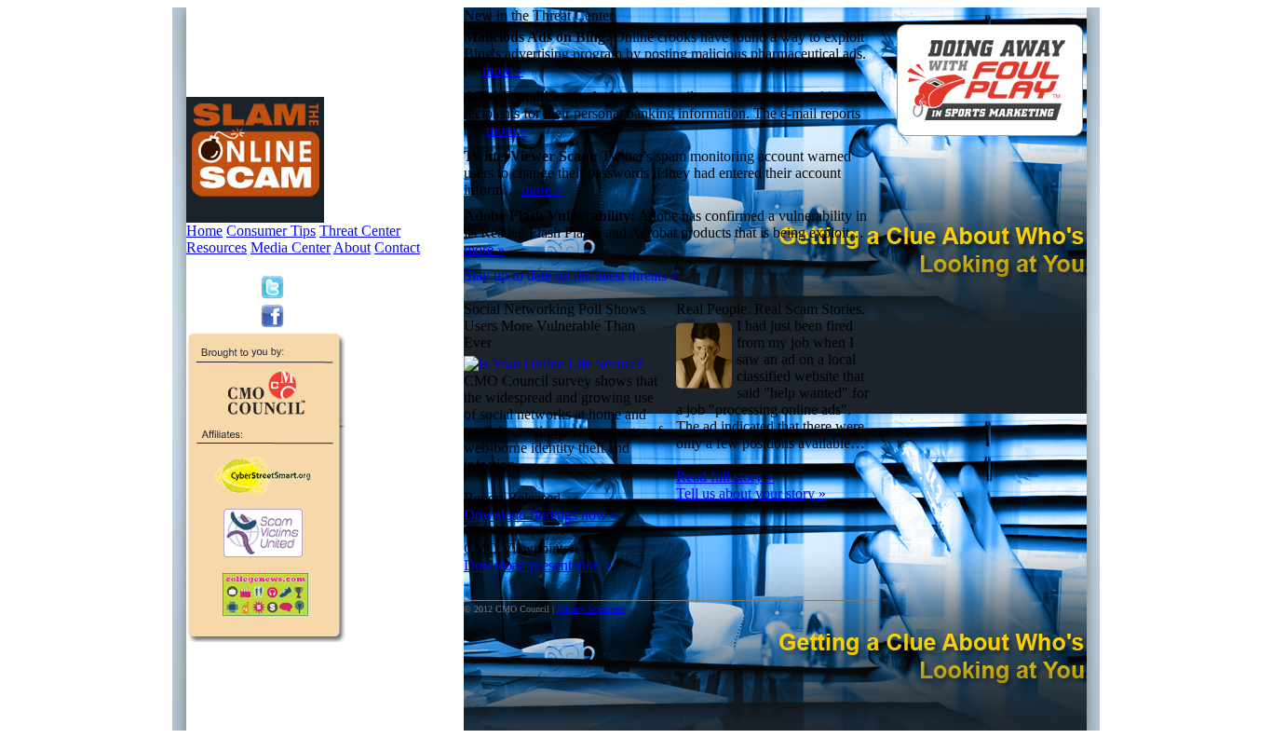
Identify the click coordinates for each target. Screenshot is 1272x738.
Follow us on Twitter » (340, 287)
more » (502, 70)
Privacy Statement (591, 609)
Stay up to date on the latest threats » (571, 275)
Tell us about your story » (751, 493)
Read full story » (725, 477)
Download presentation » (538, 565)
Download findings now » (541, 515)
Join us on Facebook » (340, 315)
